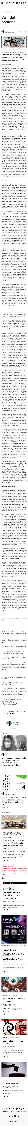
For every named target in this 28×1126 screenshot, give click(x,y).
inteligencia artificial (17, 836)
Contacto (17, 1121)
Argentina (12, 12)
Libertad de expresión (9, 954)
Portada (3, 12)
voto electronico (15, 1080)
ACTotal (15, 1113)
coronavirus (19, 699)
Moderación (6, 955)
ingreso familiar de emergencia (11, 703)
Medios (18, 954)
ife (10, 701)
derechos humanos (8, 952)
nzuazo (7, 31)
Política (17, 1037)
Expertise (9, 1120)
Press (11, 1121)
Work (22, 1120)
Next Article (5, 773)
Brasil (18, 833)
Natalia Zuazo (14, 3)
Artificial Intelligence (9, 833)
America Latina (14, 832)
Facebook (17, 952)
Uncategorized (13, 995)
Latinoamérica (7, 837)
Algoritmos (6, 832)
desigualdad (5, 701)
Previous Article (7, 733)
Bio (4, 1120)
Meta (22, 954)
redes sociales (6, 704)
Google (13, 953)
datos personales (16, 834)
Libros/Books (16, 1120)
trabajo (13, 704)
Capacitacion (6, 834)
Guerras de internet (8, 1037)
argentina (12, 699)
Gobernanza (6, 836)
